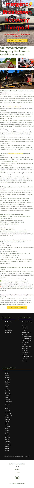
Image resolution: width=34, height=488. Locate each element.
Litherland (7, 410)
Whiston (7, 446)
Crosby (7, 386)
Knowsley (7, 408)
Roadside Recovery (27, 356)
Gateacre (7, 397)
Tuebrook (7, 434)
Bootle (6, 381)
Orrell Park (8, 419)
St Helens (7, 430)
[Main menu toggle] (30, 3)
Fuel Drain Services (27, 340)
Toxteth (7, 432)
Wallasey (7, 437)
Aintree (7, 372)
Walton (7, 439)
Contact (17, 472)
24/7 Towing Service (27, 346)
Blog (6, 328)
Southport (7, 426)
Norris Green (8, 415)
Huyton (7, 403)
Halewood (7, 399)
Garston (7, 395)
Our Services (8, 330)
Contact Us (8, 332)
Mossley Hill (8, 414)
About (17, 466)
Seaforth (7, 424)
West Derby (8, 445)
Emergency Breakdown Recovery (25, 328)
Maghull (7, 412)
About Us (7, 326)
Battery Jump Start (27, 338)
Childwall (7, 383)
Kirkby (6, 406)
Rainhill (7, 423)
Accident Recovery (27, 336)
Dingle (6, 388)
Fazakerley (8, 394)
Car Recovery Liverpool (14, 107)
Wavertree (7, 443)
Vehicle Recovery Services (15, 153)
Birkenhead (8, 379)
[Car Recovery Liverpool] (4, 4)
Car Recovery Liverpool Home (17, 464)
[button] (17, 9)
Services (17, 469)
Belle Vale (7, 377)
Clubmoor (7, 384)
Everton (7, 392)
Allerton (7, 373)
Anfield (7, 375)
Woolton (7, 450)
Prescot (7, 421)
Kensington (8, 404)
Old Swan (7, 417)
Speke (6, 428)
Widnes (7, 448)
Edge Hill (7, 390)
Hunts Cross (8, 401)
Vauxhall (7, 435)
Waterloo (7, 441)
